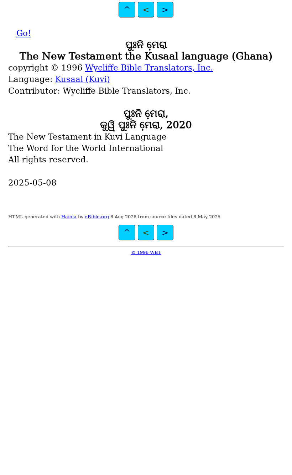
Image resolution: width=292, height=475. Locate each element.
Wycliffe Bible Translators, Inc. (149, 67)
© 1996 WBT (146, 252)
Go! (23, 33)
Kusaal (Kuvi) (82, 79)
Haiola (69, 216)
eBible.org (97, 216)
